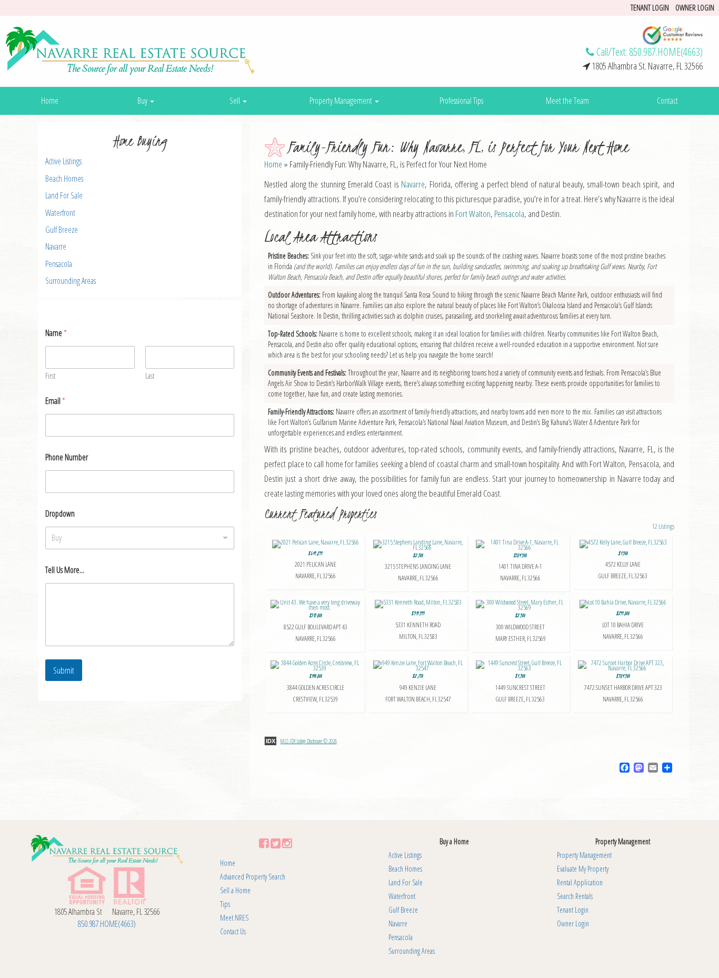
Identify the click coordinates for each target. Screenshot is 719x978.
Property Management (341, 100)
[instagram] (287, 843)
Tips (225, 904)
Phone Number (66, 457)
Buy (143, 100)
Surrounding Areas (70, 281)
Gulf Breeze (61, 229)
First (50, 375)
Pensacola (58, 264)
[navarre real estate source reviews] (673, 34)
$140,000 (315, 688)
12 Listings (663, 526)
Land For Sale (64, 195)
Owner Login (694, 7)
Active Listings (63, 161)
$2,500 (418, 567)
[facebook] (264, 843)
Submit (63, 670)
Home (49, 100)
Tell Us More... (64, 570)
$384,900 (623, 688)
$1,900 (622, 565)
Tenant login (650, 7)
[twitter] (276, 843)
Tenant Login (572, 910)
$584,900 (520, 567)
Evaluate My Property (582, 869)
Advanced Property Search (252, 877)
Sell (235, 100)
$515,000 (315, 627)
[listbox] (139, 538)
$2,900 (520, 627)
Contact (667, 100)
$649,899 (315, 565)
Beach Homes (64, 178)
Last (149, 375)
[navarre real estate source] (130, 50)
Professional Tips (461, 100)
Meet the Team (567, 100)
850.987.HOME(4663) (666, 52)
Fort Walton (473, 214)
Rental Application (580, 882)
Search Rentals (575, 896)
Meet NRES (234, 918)
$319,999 (418, 625)
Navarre (55, 246)
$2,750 (418, 688)
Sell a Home (235, 890)
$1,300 (520, 688)
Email (55, 401)
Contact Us (233, 931)
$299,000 (623, 625)
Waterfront (60, 213)
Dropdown (60, 514)
